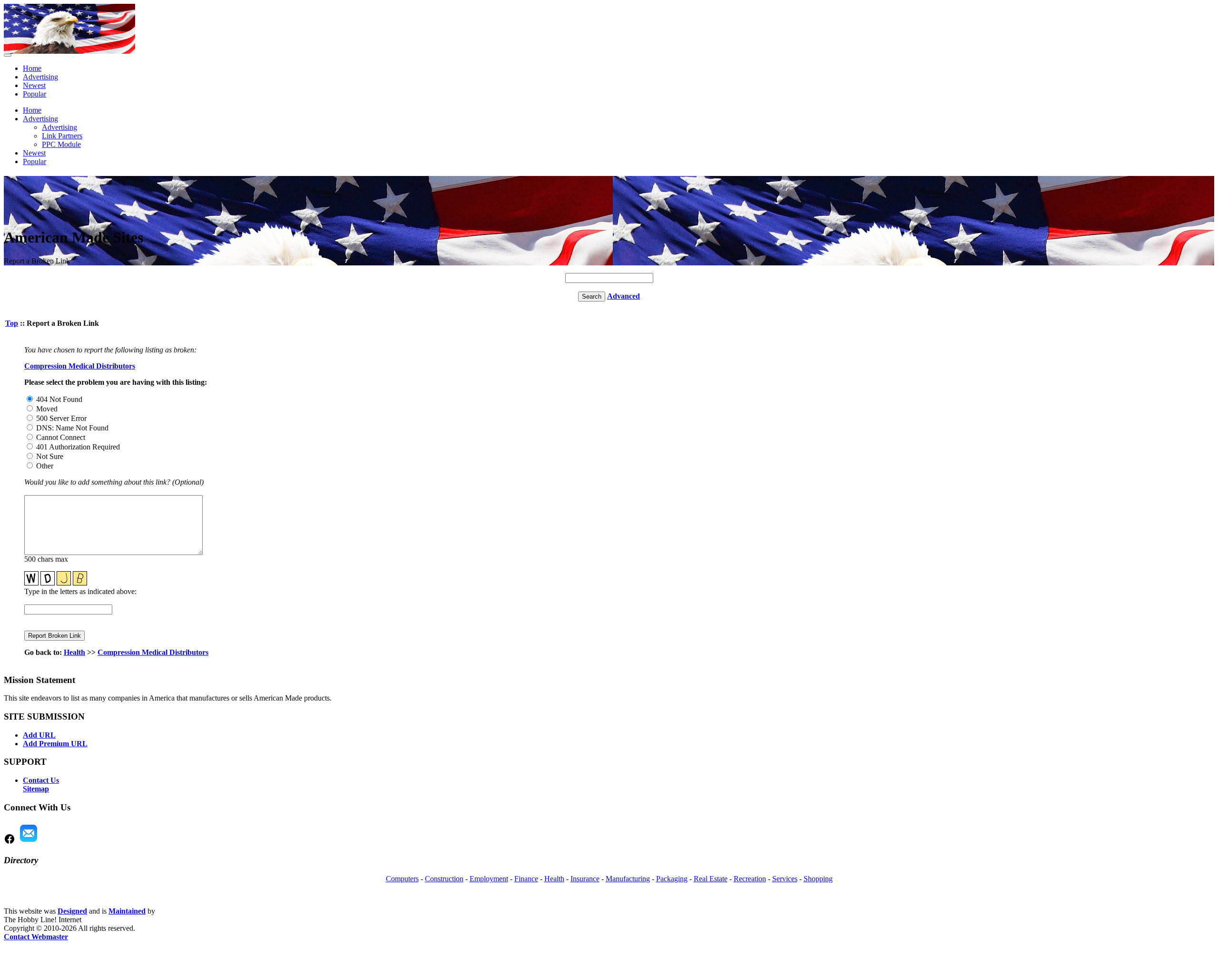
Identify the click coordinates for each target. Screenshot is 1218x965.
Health (74, 652)
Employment (489, 879)
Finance (526, 879)
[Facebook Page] (9, 842)
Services (784, 879)
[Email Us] (28, 842)
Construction (444, 879)
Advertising (40, 77)
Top (11, 323)
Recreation (750, 879)
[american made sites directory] (69, 51)
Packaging (672, 879)
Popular (34, 94)
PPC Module (61, 144)
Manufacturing (628, 879)
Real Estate (710, 879)
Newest (34, 85)
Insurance (584, 879)
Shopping (818, 879)
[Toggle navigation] (7, 55)
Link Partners (62, 136)
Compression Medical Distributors (79, 366)
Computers (402, 879)
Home (32, 68)
